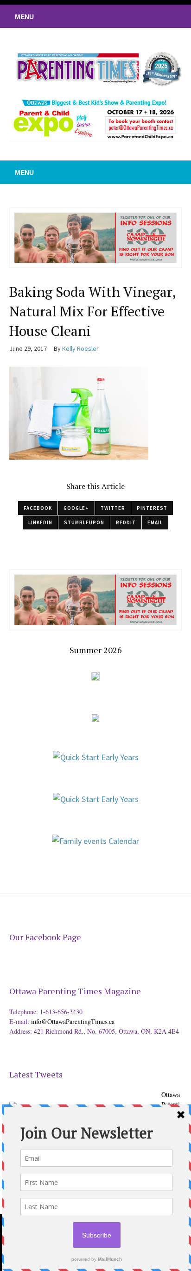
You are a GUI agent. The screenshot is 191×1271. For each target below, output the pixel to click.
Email (155, 522)
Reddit (126, 522)
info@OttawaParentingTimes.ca (73, 1021)
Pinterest (152, 508)
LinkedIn (40, 522)
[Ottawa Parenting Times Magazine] (95, 67)
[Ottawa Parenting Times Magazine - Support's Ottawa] (83, 1099)
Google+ (76, 508)
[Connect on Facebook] (156, 16)
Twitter (113, 508)
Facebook (38, 508)
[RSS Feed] (128, 16)
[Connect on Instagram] (170, 16)
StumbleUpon (84, 522)
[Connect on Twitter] (142, 16)
